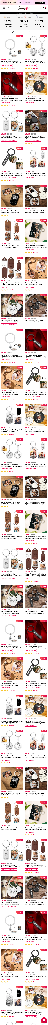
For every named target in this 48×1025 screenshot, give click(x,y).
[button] (4, 8)
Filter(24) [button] (12, 32)
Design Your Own (12, 69)
